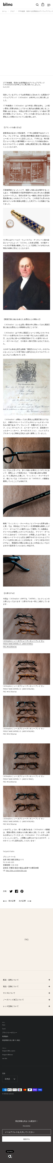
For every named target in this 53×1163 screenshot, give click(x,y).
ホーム (4, 11)
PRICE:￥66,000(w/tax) (10, 646)
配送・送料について (11, 980)
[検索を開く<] (37, 4)
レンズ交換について (11, 1006)
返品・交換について (11, 986)
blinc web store (10, 1094)
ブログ (12, 11)
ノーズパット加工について (13, 999)
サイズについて (9, 993)
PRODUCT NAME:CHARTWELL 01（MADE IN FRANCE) (18, 643)
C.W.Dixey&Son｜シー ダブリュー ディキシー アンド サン (23, 641)
